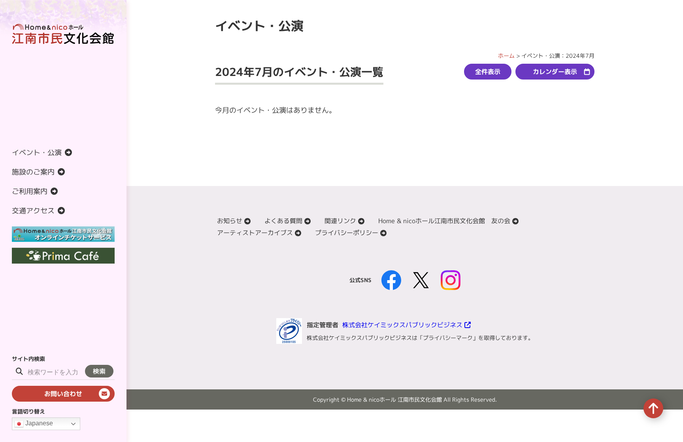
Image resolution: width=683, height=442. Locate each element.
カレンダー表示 (555, 71)
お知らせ (229, 220)
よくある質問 (283, 220)
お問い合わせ (63, 393)
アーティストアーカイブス (255, 232)
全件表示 (487, 71)
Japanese (38, 423)
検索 (99, 371)
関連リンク (340, 220)
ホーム (506, 55)
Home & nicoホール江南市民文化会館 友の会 (444, 220)
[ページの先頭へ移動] (653, 408)
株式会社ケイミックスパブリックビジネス (402, 325)
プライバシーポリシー (346, 232)
